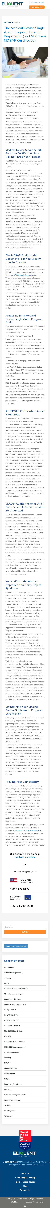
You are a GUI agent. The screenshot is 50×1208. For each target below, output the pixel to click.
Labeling (7, 1058)
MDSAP (7, 1063)
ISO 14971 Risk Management (15, 1047)
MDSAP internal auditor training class (27, 830)
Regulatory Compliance (13, 1084)
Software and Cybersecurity (15, 1095)
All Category (9, 967)
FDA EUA (7, 1036)
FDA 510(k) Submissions (13, 1031)
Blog (25, 1186)
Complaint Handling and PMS (15, 1004)
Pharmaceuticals (10, 1068)
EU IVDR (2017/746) (11, 1015)
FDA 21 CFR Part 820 (12, 1026)
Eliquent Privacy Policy (35, 1202)
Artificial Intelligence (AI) (13, 973)
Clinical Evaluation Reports (14, 994)
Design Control (10, 1010)
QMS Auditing (9, 1073)
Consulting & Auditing (25, 1178)
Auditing (7, 978)
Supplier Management (12, 1100)
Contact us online (25, 857)
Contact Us (25, 1190)
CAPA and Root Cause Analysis (16, 988)
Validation (8, 1116)
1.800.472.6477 (19, 889)
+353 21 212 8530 (21, 905)
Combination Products (12, 999)
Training (7, 1105)
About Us (25, 1173)
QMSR (6, 1079)
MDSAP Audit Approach (23, 275)
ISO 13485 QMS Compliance (14, 1042)
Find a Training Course (25, 1182)
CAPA (6, 983)
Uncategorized (10, 1111)
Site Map (14, 1202)
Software (8, 1089)
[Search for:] (25, 927)
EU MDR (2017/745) (11, 1020)
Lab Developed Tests (12, 1052)
